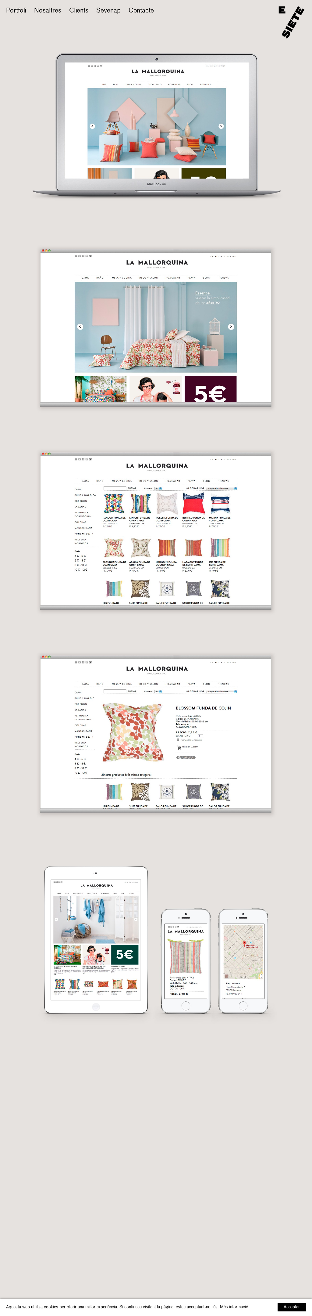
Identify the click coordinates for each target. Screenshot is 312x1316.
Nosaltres (47, 11)
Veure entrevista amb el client (110, 20)
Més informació (234, 1307)
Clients (78, 11)
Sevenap (108, 11)
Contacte (141, 11)
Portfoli (16, 11)
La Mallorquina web (34, 20)
